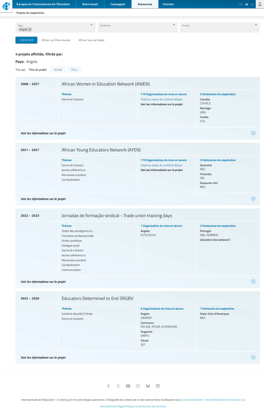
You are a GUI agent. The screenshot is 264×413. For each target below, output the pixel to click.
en (240, 4)
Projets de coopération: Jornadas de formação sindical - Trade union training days (137, 247)
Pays (20, 25)
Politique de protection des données (145, 406)
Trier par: (20, 69)
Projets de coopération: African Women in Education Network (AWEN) (137, 107)
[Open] (91, 25)
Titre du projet (38, 69)
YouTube (128, 386)
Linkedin (157, 386)
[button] (25, 29)
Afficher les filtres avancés (55, 40)
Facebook (108, 386)
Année (185, 25)
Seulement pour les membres (260, 4)
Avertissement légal (112, 406)
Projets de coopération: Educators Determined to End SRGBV (137, 326)
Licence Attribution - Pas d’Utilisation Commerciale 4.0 (212, 399)
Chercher (26, 40)
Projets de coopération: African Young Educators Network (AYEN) (137, 173)
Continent (105, 25)
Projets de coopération (30, 13)
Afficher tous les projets (91, 40)
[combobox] (60, 29)
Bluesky (147, 386)
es (252, 4)
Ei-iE (6, 6)
